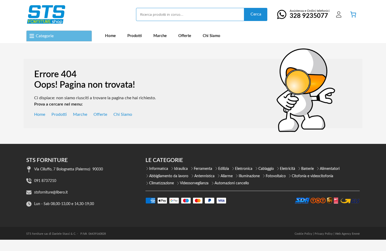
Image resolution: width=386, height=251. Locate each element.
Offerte (184, 36)
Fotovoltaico (276, 176)
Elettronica (243, 169)
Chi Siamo (211, 36)
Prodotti (134, 36)
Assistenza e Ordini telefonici (310, 14)
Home (110, 36)
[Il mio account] (338, 14)
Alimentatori (330, 169)
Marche (160, 36)
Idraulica (181, 169)
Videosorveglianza (194, 183)
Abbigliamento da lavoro (168, 176)
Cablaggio (266, 169)
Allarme (227, 176)
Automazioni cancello (232, 183)
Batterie (307, 169)
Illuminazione (249, 176)
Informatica (158, 169)
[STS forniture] (45, 14)
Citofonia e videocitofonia (312, 176)
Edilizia (223, 169)
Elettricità (287, 169)
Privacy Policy (324, 233)
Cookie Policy (303, 233)
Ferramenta (203, 169)
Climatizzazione (161, 183)
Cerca (256, 14)
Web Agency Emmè (347, 233)
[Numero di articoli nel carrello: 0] (353, 14)
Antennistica (204, 176)
